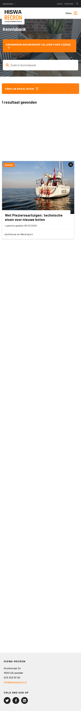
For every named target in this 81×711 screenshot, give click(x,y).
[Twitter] (7, 700)
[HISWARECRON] (13, 16)
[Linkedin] (24, 700)
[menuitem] (68, 13)
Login (59, 4)
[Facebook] (15, 700)
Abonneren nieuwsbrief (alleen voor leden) (38, 44)
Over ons (68, 4)
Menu (69, 13)
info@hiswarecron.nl (15, 682)
